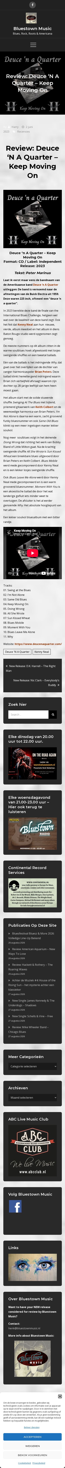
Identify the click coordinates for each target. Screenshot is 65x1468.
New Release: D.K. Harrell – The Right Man (31, 668)
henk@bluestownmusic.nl (24, 1328)
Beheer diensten (32, 1427)
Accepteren (33, 1436)
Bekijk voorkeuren (32, 1455)
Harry (15, 127)
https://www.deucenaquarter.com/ (38, 644)
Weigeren (32, 1446)
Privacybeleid (38, 1463)
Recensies (23, 131)
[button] (60, 1396)
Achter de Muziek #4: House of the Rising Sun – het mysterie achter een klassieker (32, 985)
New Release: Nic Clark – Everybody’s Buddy (36, 683)
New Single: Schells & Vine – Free (32, 1016)
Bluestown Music (33, 28)
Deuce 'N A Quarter (17, 652)
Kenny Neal (41, 652)
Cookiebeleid (24, 1463)
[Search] (52, 714)
